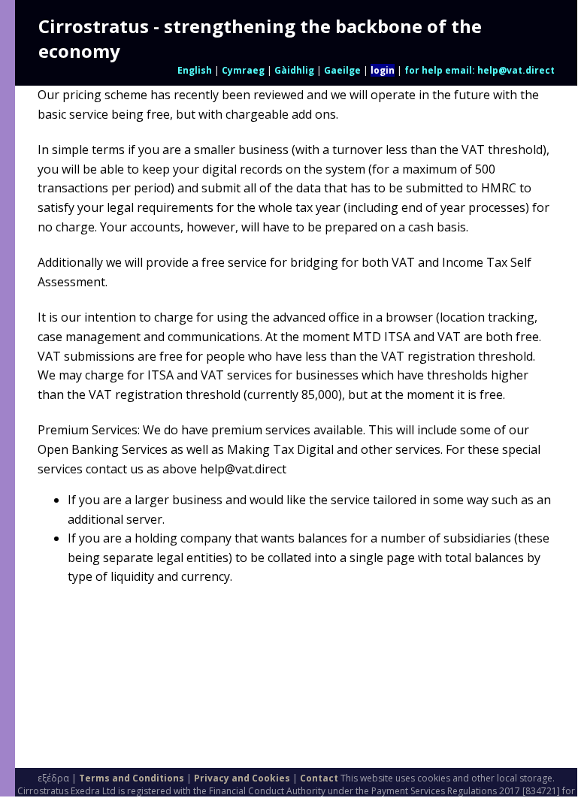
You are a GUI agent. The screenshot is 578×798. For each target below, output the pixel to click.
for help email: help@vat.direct (479, 70)
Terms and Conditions (131, 778)
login (383, 70)
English (194, 70)
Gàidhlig (294, 70)
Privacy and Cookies (242, 778)
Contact (319, 778)
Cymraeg (243, 70)
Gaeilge (342, 70)
